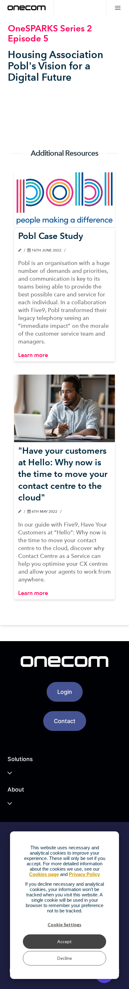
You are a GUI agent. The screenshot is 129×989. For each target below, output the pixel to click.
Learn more (33, 355)
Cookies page (44, 874)
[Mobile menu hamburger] (117, 8)
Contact (64, 721)
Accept (64, 941)
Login (64, 692)
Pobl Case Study (50, 235)
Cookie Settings (64, 924)
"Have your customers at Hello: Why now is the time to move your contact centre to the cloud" (62, 474)
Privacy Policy (84, 874)
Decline (64, 958)
